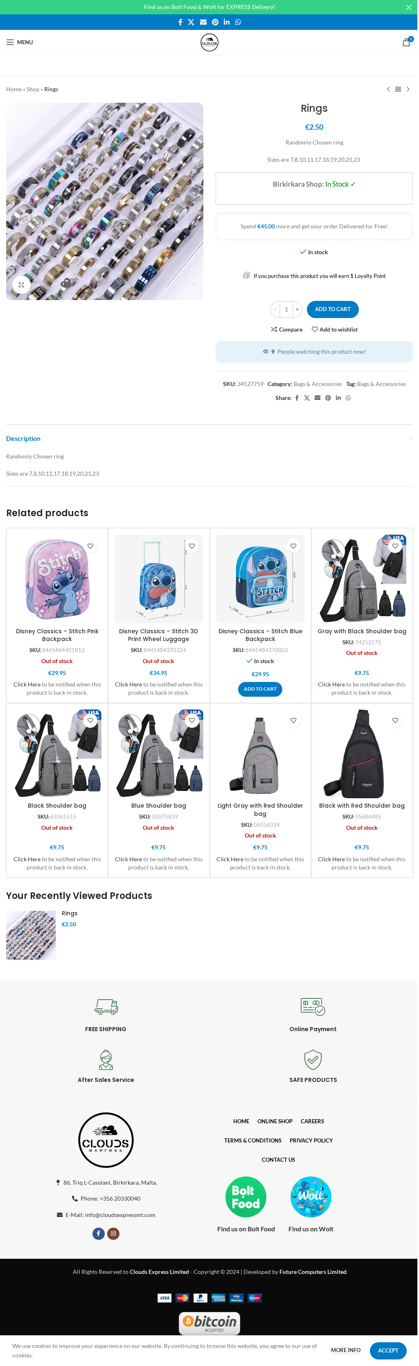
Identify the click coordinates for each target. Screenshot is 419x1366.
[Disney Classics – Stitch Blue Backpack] (260, 579)
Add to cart (333, 309)
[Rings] (31, 935)
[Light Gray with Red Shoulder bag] (260, 753)
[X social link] (191, 22)
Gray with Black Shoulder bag (362, 631)
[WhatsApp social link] (237, 22)
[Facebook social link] (180, 22)
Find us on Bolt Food (246, 1229)
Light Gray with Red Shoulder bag (260, 810)
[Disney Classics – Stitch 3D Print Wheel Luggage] (158, 579)
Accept (388, 1350)
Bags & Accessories (317, 383)
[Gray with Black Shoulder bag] (362, 579)
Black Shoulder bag (57, 806)
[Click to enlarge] (21, 284)
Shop (33, 89)
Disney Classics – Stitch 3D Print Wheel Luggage (158, 635)
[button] (260, 689)
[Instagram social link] (113, 1234)
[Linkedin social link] (226, 22)
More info (346, 1350)
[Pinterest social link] (215, 22)
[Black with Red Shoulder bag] (362, 753)
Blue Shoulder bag (158, 806)
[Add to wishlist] (90, 546)
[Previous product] (388, 90)
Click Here (27, 684)
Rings (70, 913)
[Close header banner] (409, 7)
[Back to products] (398, 90)
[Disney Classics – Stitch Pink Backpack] (57, 579)
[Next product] (408, 90)
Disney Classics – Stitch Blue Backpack (260, 635)
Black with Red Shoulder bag (362, 806)
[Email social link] (203, 22)
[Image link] (106, 1138)
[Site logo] (209, 41)
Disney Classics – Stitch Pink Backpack (57, 635)
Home (14, 89)
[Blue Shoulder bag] (158, 753)
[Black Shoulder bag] (57, 753)
